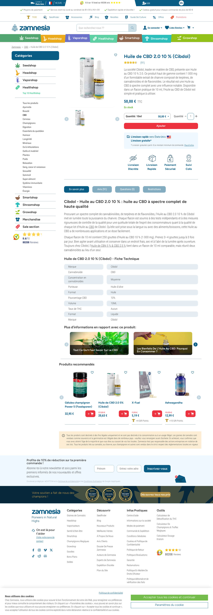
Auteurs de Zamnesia (106, 555)
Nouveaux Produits (105, 525)
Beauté (26, 111)
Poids (25, 159)
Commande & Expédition (138, 531)
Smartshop (30, 197)
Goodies (70, 551)
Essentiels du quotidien (33, 131)
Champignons (29, 123)
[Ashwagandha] (180, 385)
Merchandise (31, 219)
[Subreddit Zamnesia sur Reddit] (39, 556)
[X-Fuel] (147, 385)
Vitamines (27, 187)
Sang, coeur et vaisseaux (34, 167)
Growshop (30, 212)
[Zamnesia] (41, 27)
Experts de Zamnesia (106, 560)
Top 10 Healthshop (31, 93)
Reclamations (133, 565)
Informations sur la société (139, 520)
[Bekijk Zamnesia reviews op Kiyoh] (16, 236)
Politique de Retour (135, 549)
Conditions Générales (136, 536)
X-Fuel (136, 402)
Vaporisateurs (73, 525)
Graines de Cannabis (76, 515)
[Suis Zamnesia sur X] (51, 550)
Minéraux (27, 143)
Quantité (178, 116)
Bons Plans (72, 556)
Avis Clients (102, 541)
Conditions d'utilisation (93, 481)
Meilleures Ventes (104, 531)
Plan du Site (102, 570)
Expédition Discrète (105, 565)
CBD (91, 227)
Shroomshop (31, 205)
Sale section (31, 227)
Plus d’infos (189, 145)
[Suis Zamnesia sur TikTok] (33, 556)
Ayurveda (27, 107)
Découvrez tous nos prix (155, 494)
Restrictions (154, 189)
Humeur (26, 135)
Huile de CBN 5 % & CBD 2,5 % (108, 245)
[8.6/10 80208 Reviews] (34, 234)
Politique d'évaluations (137, 555)
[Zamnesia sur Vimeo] (45, 550)
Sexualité (27, 171)
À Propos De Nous (105, 536)
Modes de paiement (135, 525)
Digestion (27, 127)
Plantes (26, 155)
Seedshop (29, 65)
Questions (127, 189)
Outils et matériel (30, 151)
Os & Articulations (31, 147)
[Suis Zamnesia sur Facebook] (33, 550)
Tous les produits (30, 103)
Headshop (30, 73)
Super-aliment (29, 179)
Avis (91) (102, 189)
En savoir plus (76, 189)
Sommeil (27, 175)
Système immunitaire (32, 183)
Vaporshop (30, 80)
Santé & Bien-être (74, 531)
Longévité (27, 139)
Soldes (70, 562)
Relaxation (27, 163)
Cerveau (26, 119)
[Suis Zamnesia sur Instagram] (39, 550)
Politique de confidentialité (68, 481)
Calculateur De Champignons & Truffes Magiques (167, 527)
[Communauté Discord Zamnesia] (45, 556)
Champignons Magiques (78, 541)
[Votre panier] (191, 27)
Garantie (130, 560)
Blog (99, 520)
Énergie (26, 191)
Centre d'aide (132, 515)
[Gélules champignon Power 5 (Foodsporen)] (80, 385)
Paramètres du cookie (169, 605)
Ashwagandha (174, 402)
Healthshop (30, 87)
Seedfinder (101, 515)
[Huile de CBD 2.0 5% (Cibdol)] (113, 385)
